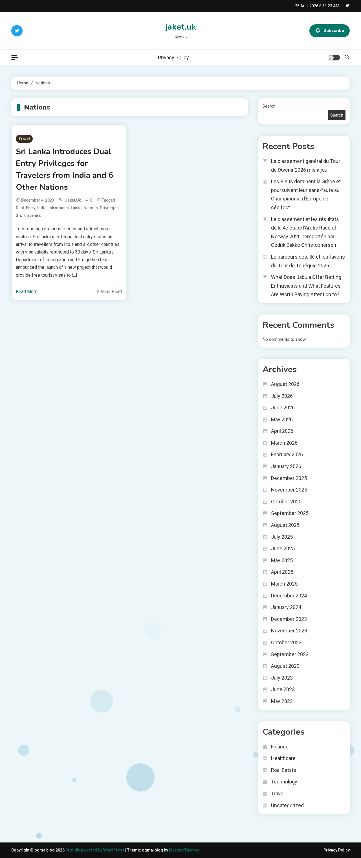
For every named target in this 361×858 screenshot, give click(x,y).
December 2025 (289, 478)
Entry (30, 208)
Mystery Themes (184, 850)
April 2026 (282, 431)
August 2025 (285, 525)
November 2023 (289, 631)
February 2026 (287, 454)
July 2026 (282, 396)
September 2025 (290, 513)
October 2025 (286, 502)
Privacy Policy (173, 57)
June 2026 (283, 408)
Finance (280, 747)
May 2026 (282, 419)
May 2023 (282, 701)
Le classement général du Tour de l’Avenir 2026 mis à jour (305, 165)
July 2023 (282, 678)
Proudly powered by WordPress (95, 850)
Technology (284, 782)
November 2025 (289, 490)
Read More (27, 291)
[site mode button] (334, 57)
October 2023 (286, 642)
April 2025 (282, 572)
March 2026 (284, 443)
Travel (24, 139)
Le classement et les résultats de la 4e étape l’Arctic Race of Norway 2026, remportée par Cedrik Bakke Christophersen (305, 232)
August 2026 (285, 384)
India (42, 208)
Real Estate (283, 770)
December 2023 (289, 619)
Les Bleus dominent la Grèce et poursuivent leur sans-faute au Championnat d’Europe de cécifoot (306, 194)
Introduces (59, 208)
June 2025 (283, 548)
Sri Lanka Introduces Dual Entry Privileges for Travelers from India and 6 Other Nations (64, 169)
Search (269, 106)
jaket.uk (180, 27)
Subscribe (333, 30)
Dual (20, 208)
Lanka (76, 208)
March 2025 (284, 584)
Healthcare (283, 758)
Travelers (32, 215)
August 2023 (285, 666)
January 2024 (286, 607)
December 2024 (289, 596)
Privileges (109, 208)
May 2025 (282, 560)
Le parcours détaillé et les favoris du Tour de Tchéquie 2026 (308, 261)
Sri (18, 215)
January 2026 (286, 466)
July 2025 (282, 537)
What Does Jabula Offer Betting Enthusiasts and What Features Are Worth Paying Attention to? (306, 285)
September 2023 (290, 654)
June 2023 (283, 689)
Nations (90, 208)
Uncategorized (287, 805)
